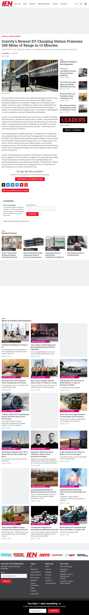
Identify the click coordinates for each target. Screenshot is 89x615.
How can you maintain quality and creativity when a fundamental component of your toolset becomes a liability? (44, 534)
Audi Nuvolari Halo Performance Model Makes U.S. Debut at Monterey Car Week (72, 383)
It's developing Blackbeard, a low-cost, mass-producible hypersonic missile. (43, 353)
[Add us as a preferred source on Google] (26, 185)
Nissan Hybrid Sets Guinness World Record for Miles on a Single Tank (73, 528)
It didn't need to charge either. (69, 532)
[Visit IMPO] (44, 555)
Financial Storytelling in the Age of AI (14, 346)
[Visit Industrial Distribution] (57, 555)
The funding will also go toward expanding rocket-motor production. (73, 458)
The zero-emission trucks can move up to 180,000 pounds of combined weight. (44, 386)
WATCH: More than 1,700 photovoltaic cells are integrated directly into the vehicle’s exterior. (15, 534)
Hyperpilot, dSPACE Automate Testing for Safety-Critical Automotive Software (42, 454)
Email (2, 572)
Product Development (11, 36)
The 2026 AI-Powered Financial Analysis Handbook (68, 73)
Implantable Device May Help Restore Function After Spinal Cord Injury (73, 492)
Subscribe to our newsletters (29, 179)
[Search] (81, 4)
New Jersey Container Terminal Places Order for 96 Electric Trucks (68, 107)
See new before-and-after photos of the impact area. (14, 460)
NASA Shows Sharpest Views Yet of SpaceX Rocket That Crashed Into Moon (15, 454)
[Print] (3, 185)
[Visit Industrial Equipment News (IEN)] (31, 555)
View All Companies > (73, 130)
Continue (54, 611)
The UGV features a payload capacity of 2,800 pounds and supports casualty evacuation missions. (43, 496)
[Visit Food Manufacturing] (19, 555)
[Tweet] (17, 185)
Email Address (31, 205)
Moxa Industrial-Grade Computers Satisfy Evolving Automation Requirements (33, 255)
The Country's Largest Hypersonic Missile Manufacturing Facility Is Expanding (68, 84)
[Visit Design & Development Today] (6, 555)
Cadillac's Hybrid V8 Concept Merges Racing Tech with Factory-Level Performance (15, 417)
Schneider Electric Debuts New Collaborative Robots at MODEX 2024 (55, 255)
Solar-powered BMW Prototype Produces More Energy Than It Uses (15, 528)
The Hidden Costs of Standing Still (75, 254)
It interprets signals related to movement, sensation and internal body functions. (72, 498)
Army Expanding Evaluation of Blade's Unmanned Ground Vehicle (43, 491)
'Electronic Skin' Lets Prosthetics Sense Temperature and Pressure (67, 96)
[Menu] (85, 4)
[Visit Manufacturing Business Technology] (82, 555)
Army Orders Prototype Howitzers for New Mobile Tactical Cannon (72, 416)
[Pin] (21, 185)
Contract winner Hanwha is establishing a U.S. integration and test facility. (73, 420)
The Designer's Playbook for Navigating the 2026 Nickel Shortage (44, 528)
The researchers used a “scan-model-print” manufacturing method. (15, 386)
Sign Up (6, 581)
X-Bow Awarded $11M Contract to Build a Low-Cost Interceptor (72, 453)
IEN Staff (14, 53)
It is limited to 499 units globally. (70, 387)
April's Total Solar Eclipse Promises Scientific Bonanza (9, 255)
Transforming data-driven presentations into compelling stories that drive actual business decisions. (14, 351)
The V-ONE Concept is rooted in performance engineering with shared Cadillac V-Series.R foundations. (13, 423)
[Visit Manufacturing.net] (69, 555)
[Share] (8, 185)
